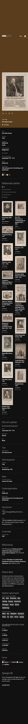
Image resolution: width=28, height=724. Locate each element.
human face (17, 601)
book (7, 598)
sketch (17, 604)
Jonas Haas (5, 158)
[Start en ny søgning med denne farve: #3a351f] (5, 175)
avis (8, 613)
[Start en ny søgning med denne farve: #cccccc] (7, 175)
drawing (10, 601)
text (3, 598)
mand (3, 613)
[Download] (6, 113)
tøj (8, 617)
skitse (4, 617)
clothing (4, 601)
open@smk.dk (5, 685)
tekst (11, 617)
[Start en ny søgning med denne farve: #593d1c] (9, 175)
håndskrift (13, 613)
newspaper (5, 604)
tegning (22, 617)
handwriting (5, 608)
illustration (13, 598)
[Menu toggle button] (25, 36)
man (19, 598)
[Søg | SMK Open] (6, 36)
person (12, 604)
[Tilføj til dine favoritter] (12, 113)
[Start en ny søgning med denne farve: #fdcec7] (3, 175)
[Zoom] (3, 113)
